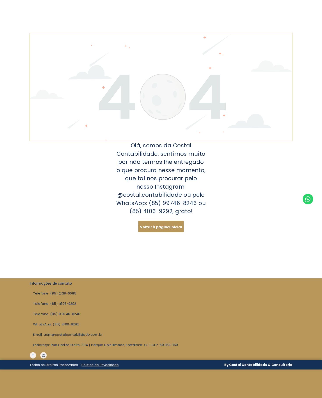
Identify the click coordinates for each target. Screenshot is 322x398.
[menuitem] (145, 293)
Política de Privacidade (100, 364)
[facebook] (33, 356)
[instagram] (43, 356)
